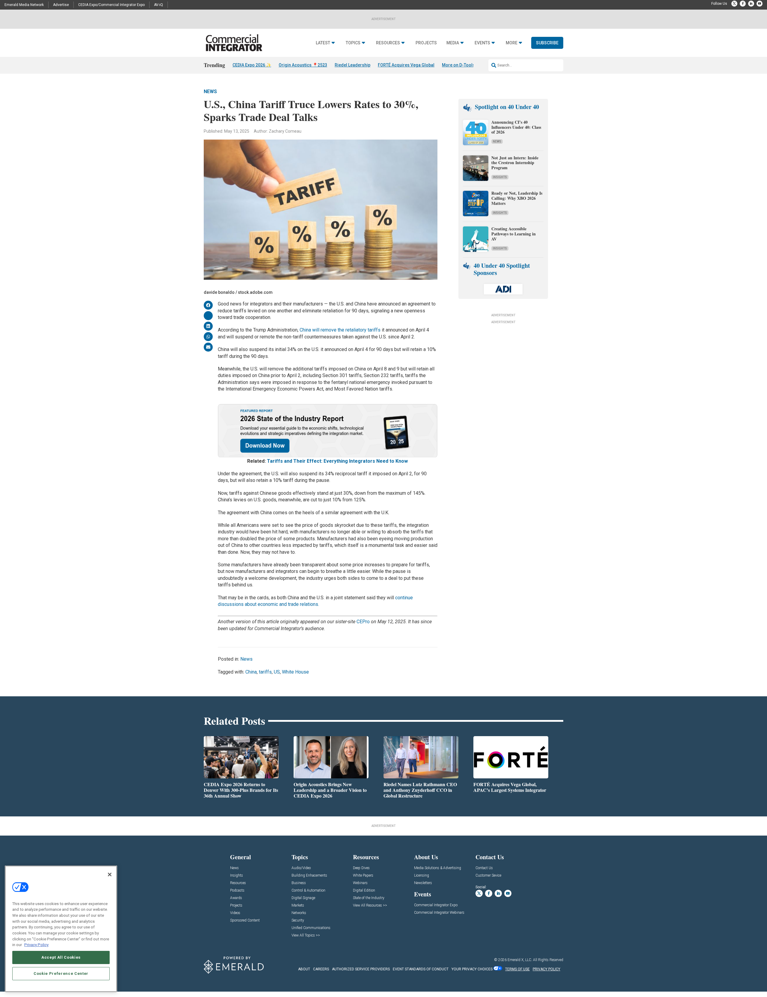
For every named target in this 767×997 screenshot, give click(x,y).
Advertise (61, 5)
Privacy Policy (36, 944)
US (277, 672)
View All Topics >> (306, 935)
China (251, 672)
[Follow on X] (734, 4)
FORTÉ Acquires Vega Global (406, 65)
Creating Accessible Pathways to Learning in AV (513, 234)
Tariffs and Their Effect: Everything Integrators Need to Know (337, 461)
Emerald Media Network (24, 5)
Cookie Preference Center (61, 973)
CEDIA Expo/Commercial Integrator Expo (111, 5)
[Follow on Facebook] (743, 4)
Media (452, 43)
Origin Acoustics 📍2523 (303, 65)
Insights (500, 177)
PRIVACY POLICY (546, 969)
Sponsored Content (245, 920)
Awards (236, 898)
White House (295, 672)
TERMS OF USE (517, 969)
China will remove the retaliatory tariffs (340, 330)
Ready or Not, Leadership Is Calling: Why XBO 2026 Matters (516, 198)
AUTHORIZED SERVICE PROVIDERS (361, 969)
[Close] (109, 874)
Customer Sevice (488, 876)
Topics (353, 43)
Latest (323, 43)
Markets (298, 905)
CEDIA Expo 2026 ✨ (251, 65)
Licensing (421, 876)
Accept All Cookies (61, 957)
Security (298, 920)
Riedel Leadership (352, 65)
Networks (299, 913)
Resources (388, 43)
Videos (235, 913)
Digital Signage (303, 898)
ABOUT (304, 969)
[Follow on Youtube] (760, 4)
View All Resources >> (370, 905)
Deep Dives (361, 868)
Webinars (360, 883)
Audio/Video (301, 868)
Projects (426, 43)
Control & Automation (308, 890)
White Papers (363, 876)
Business (299, 883)
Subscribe (547, 42)
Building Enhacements (309, 876)
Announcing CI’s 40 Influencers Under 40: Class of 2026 (516, 127)
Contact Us (484, 868)
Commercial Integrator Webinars (439, 913)
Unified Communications (311, 928)
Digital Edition (364, 890)
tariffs (265, 672)
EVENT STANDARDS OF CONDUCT (421, 969)
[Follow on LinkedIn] (751, 4)
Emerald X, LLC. (520, 960)
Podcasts (237, 890)
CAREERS (321, 969)
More (511, 43)
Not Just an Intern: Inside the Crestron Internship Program (514, 163)
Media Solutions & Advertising (437, 868)
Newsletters (423, 883)
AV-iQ (158, 5)
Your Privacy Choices (472, 969)
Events (482, 43)
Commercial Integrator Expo (436, 905)
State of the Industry (368, 898)
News (210, 91)
